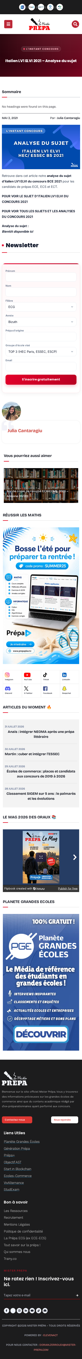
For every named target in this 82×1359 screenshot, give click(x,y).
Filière (9, 300)
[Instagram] (19, 1310)
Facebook (47, 693)
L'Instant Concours (42, 49)
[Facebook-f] (6, 1310)
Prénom (10, 271)
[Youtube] (32, 1310)
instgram (9, 679)
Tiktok (46, 679)
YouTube (28, 679)
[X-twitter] (13, 1310)
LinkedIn (66, 679)
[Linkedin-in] (26, 1310)
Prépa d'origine (15, 330)
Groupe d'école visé (18, 345)
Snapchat (66, 693)
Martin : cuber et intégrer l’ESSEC (32, 754)
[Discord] (45, 1310)
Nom (8, 285)
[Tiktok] (38, 1310)
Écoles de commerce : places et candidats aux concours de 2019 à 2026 (41, 773)
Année (10, 315)
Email (9, 360)
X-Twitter (28, 693)
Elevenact (50, 1335)
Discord (8, 693)
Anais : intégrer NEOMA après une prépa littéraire (41, 734)
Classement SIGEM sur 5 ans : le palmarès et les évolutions (41, 796)
